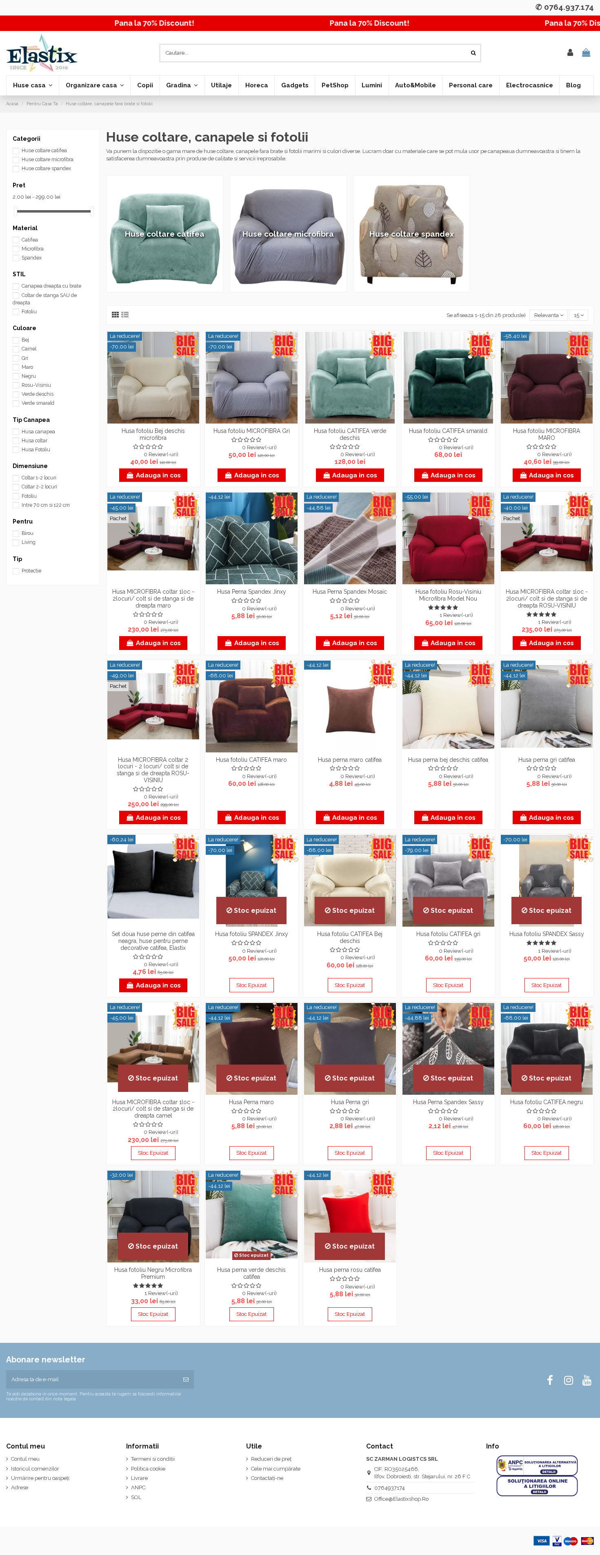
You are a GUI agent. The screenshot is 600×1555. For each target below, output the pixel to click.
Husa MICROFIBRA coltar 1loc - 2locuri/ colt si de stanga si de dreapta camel (153, 1109)
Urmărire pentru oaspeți (40, 1478)
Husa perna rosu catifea (350, 1270)
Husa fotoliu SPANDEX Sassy (546, 934)
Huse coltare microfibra (47, 159)
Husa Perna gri (350, 1102)
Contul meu (25, 1459)
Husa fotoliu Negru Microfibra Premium (153, 1273)
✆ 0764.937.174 (565, 6)
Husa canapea (38, 432)
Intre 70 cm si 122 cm (46, 505)
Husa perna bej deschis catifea (448, 759)
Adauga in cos (158, 475)
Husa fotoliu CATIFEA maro (251, 759)
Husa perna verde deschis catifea (251, 1273)
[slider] (15, 211)
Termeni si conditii (153, 1459)
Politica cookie (148, 1469)
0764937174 (389, 1488)
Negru (29, 376)
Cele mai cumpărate (275, 1469)
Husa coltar (34, 441)
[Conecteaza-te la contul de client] (570, 53)
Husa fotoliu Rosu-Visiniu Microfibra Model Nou (448, 595)
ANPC (138, 1487)
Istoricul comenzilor (35, 1469)
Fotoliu (29, 312)
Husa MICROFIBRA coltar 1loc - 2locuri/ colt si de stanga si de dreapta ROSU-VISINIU (547, 598)
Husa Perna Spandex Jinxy (251, 591)
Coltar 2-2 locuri (39, 487)
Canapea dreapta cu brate (51, 286)
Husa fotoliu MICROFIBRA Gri (251, 431)
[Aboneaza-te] (186, 1379)
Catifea (30, 240)
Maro (27, 367)
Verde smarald (38, 403)
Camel (29, 349)
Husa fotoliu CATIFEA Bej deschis (349, 937)
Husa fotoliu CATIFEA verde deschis (350, 434)
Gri (25, 358)
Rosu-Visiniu (36, 385)
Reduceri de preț (271, 1459)
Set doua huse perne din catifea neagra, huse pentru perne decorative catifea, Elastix (153, 941)
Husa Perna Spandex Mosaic (350, 591)
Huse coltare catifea (44, 150)
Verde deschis (37, 394)
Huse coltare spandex (46, 168)
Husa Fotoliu (36, 450)
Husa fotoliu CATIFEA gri (448, 934)
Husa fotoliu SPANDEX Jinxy (251, 934)
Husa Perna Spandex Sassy (448, 1102)
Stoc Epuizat (251, 985)
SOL (136, 1497)
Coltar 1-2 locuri (39, 478)
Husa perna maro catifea (350, 759)
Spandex (32, 258)
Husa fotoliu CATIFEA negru (546, 1102)
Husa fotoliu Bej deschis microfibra (153, 434)
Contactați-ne (267, 1478)
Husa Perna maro (251, 1102)
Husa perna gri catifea (546, 759)
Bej (25, 340)
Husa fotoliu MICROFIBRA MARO (546, 434)
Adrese (19, 1487)
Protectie (31, 571)
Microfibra (33, 249)
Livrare (139, 1478)
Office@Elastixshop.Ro (401, 1499)
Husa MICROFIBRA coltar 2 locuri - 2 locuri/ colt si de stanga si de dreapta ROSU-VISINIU (153, 769)
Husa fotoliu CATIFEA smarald (448, 431)
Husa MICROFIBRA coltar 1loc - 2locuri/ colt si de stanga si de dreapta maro (153, 598)
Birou (27, 533)
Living (29, 542)
